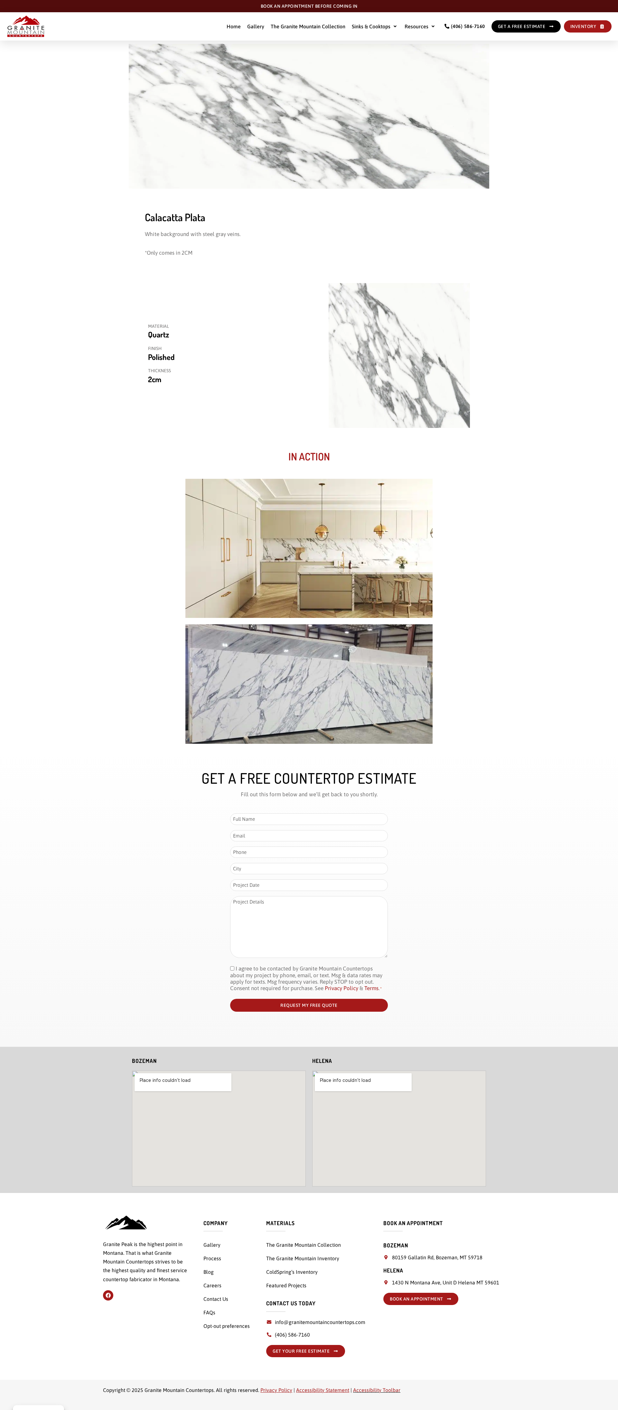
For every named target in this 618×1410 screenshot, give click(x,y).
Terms (371, 988)
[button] (375, 26)
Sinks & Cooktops (371, 26)
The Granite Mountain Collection (308, 26)
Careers (212, 1285)
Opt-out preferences (226, 1326)
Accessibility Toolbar (376, 1390)
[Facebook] (108, 1295)
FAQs (209, 1312)
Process (212, 1258)
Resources (416, 26)
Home (234, 26)
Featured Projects (286, 1285)
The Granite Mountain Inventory (302, 1258)
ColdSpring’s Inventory (292, 1272)
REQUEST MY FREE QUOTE (309, 1005)
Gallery (255, 26)
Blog (208, 1272)
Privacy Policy (341, 988)
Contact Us (215, 1299)
